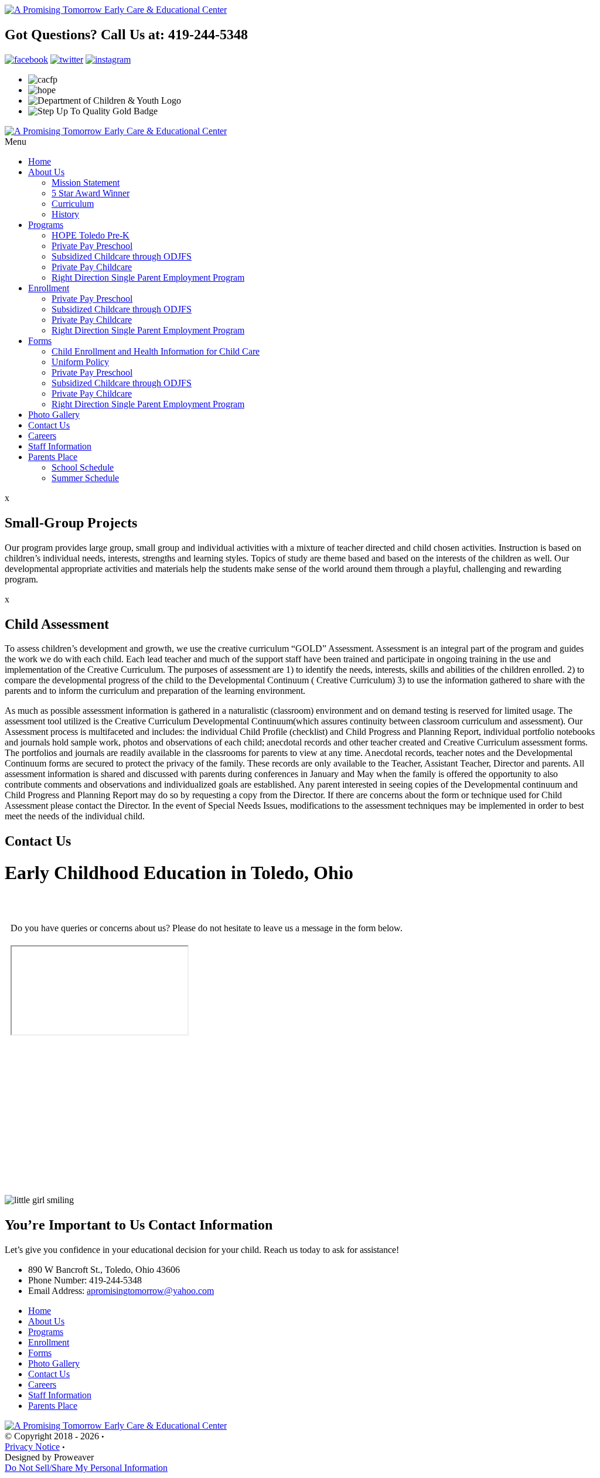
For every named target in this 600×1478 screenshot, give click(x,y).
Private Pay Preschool (92, 246)
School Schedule (83, 467)
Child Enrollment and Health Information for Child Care (156, 351)
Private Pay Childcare (92, 267)
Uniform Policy (80, 362)
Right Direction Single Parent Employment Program (148, 277)
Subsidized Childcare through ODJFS (122, 256)
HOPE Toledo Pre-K (90, 235)
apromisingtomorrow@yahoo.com (150, 1291)
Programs (45, 225)
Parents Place (52, 457)
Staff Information (59, 446)
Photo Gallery (54, 415)
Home (39, 161)
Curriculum (73, 204)
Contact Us (49, 425)
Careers (42, 436)
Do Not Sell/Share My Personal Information (86, 1468)
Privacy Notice (32, 1447)
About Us (46, 172)
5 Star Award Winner (90, 193)
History (65, 214)
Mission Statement (86, 183)
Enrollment (48, 288)
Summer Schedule (85, 478)
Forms (40, 341)
